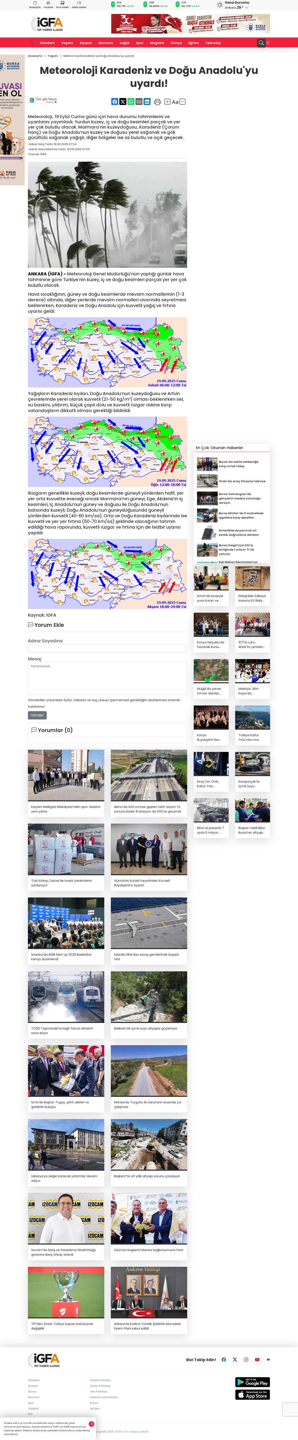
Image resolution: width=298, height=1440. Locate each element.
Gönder (37, 715)
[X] (235, 1359)
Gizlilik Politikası (100, 1380)
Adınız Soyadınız (45, 641)
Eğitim (193, 43)
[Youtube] (257, 1359)
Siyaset (86, 43)
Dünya (176, 43)
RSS (30, 1414)
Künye (94, 1403)
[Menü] (268, 43)
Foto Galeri (62, 7)
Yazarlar (48, 7)
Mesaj (34, 659)
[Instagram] (246, 1359)
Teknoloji (213, 43)
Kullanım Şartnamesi (104, 1397)
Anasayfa (35, 7)
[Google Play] (242, 1382)
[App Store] (242, 1394)
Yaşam (67, 43)
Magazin (157, 43)
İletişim (95, 1408)
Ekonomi (106, 43)
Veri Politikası (99, 1391)
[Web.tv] (268, 1359)
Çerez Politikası (100, 1386)
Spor (140, 43)
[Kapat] (91, 1424)
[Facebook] (223, 1359)
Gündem (47, 43)
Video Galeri (79, 7)
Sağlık (124, 43)
